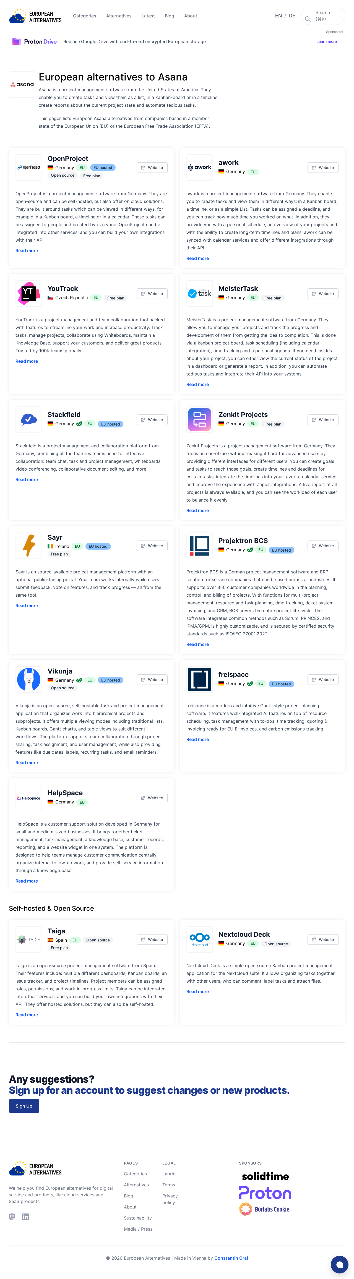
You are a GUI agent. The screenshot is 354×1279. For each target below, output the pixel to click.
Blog (170, 16)
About (190, 16)
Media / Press (138, 1229)
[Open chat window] (339, 1264)
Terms (168, 1184)
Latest (149, 16)
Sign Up (24, 1106)
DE (292, 16)
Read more (26, 250)
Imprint (169, 1173)
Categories (85, 16)
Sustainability (138, 1218)
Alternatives (119, 16)
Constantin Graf (231, 1258)
